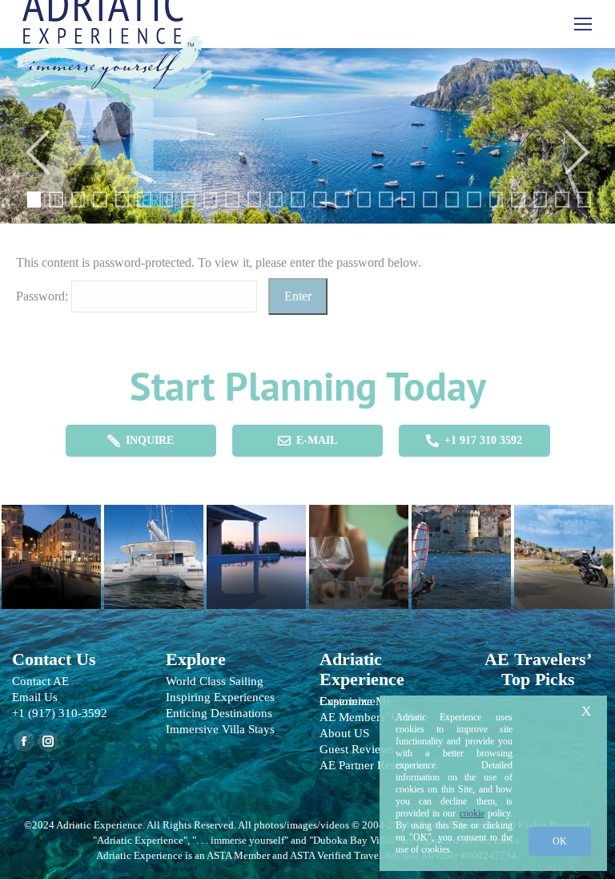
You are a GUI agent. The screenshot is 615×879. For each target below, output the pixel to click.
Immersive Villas (256, 549)
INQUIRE (150, 440)
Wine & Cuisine (358, 549)
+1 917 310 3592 (483, 440)
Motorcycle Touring (563, 549)
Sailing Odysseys (153, 549)
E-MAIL (316, 440)
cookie (472, 813)
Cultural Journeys (51, 549)
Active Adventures (461, 549)
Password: (43, 296)
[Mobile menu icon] (583, 24)
